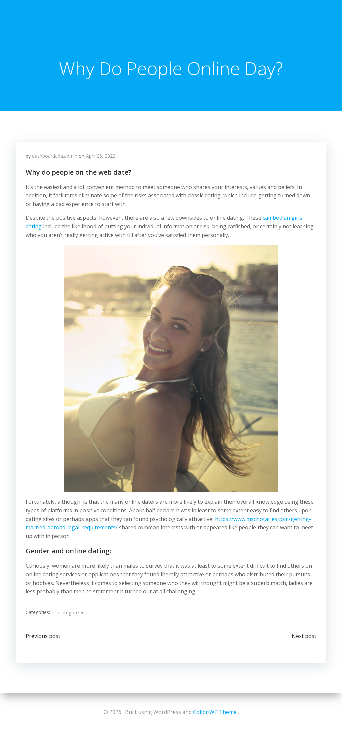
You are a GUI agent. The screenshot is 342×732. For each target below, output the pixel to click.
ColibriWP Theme (215, 712)
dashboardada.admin (54, 156)
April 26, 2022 (100, 156)
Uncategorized (69, 612)
